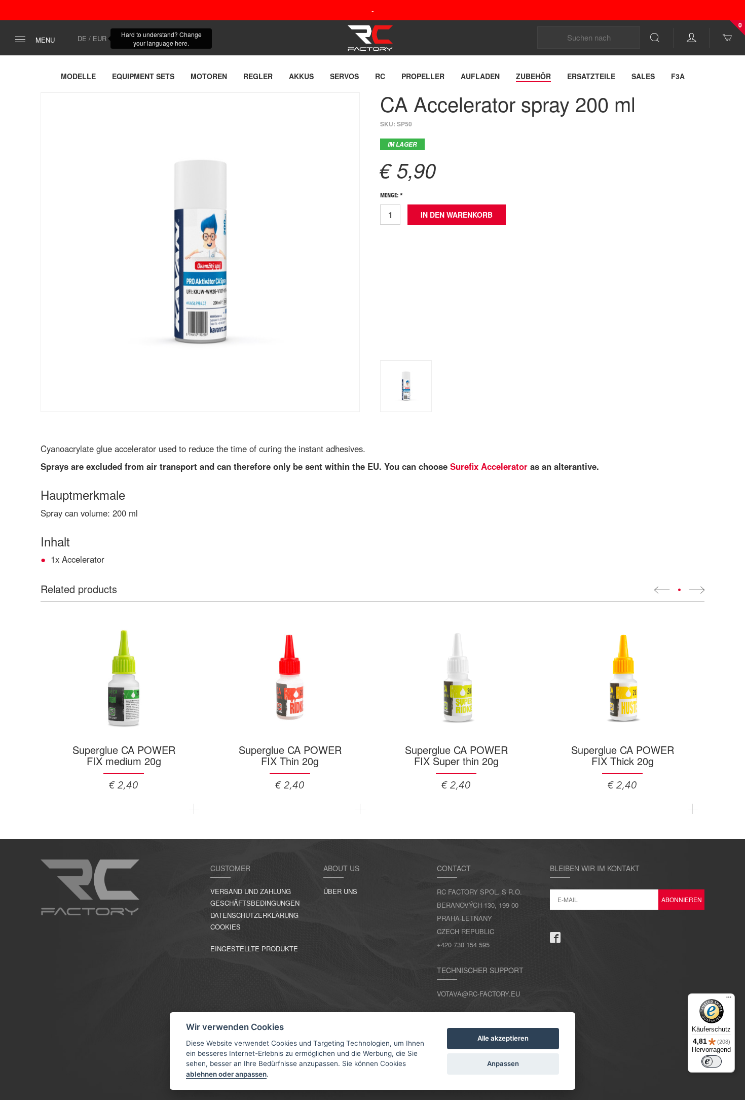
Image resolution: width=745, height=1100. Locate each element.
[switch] (711, 1061)
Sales (643, 76)
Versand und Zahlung (250, 891)
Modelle (78, 76)
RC (380, 76)
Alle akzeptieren (503, 1038)
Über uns (340, 891)
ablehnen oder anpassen (226, 1074)
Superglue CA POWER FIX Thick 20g (622, 755)
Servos (344, 76)
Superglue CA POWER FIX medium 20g (123, 755)
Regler (258, 76)
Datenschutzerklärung (254, 915)
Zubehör (533, 76)
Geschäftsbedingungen (255, 903)
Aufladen (480, 76)
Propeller (422, 76)
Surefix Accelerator (489, 466)
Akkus (301, 76)
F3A (678, 76)
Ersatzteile (591, 76)
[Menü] (729, 999)
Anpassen (503, 1063)
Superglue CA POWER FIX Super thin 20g (456, 755)
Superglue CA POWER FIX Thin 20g (290, 755)
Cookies (225, 927)
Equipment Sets (143, 76)
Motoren (209, 76)
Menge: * (391, 196)
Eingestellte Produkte (254, 948)
